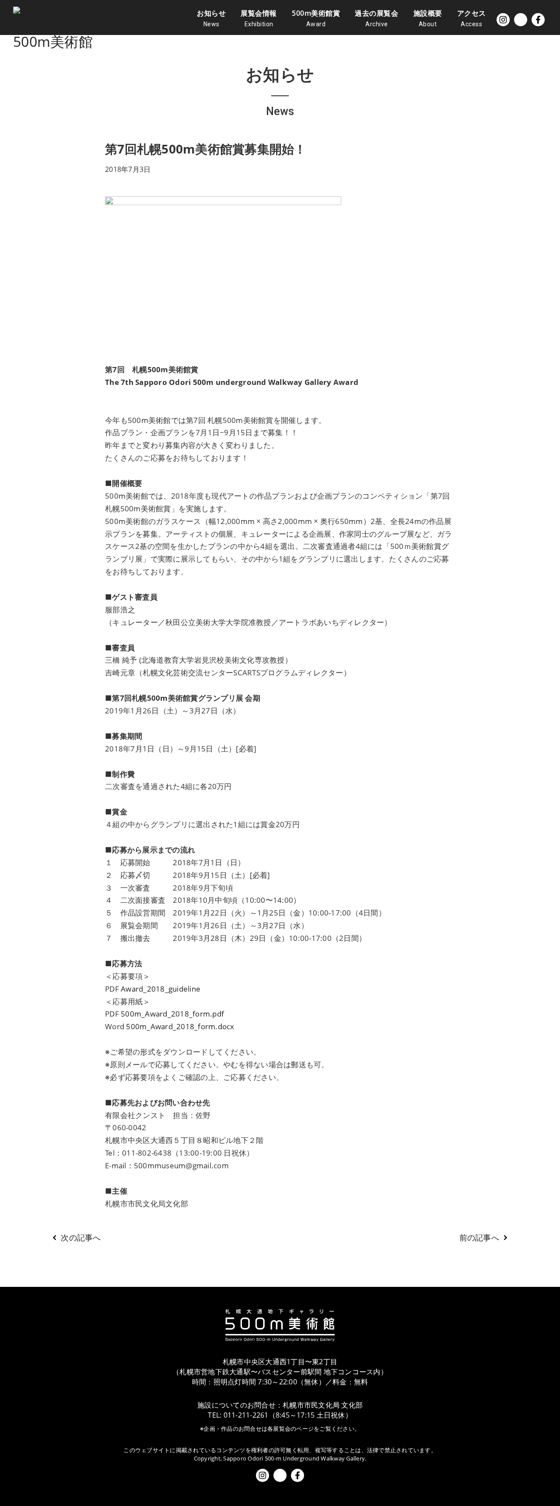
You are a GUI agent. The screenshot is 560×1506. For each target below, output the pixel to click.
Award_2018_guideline (160, 989)
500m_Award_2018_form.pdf (172, 1014)
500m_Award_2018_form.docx (180, 1026)
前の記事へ (479, 1237)
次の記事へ (81, 1237)
